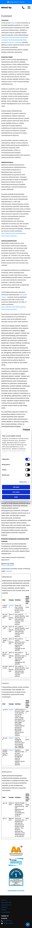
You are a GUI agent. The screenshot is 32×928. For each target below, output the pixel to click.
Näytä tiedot (23, 482)
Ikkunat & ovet (6, 902)
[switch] (27, 464)
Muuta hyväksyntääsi (7, 565)
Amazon (11, 709)
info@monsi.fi (14, 2)
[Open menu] (29, 7)
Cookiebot (8, 571)
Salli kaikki (16, 487)
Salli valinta (16, 492)
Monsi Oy (6, 7)
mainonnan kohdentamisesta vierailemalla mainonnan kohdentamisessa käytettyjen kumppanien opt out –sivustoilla (14, 40)
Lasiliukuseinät (6, 905)
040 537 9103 (7, 921)
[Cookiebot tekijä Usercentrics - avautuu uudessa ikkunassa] (23, 430)
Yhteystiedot (5, 912)
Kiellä (16, 497)
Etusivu (3, 900)
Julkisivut (4, 907)
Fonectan (13, 23)
